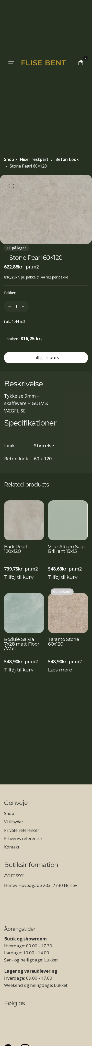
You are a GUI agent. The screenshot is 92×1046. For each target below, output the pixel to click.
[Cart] (81, 63)
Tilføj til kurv (18, 577)
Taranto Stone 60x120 (63, 642)
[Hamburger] (11, 63)
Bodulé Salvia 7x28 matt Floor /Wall (21, 644)
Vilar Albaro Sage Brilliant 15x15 (67, 549)
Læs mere (60, 670)
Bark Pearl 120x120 (15, 549)
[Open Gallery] (11, 186)
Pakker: (10, 292)
